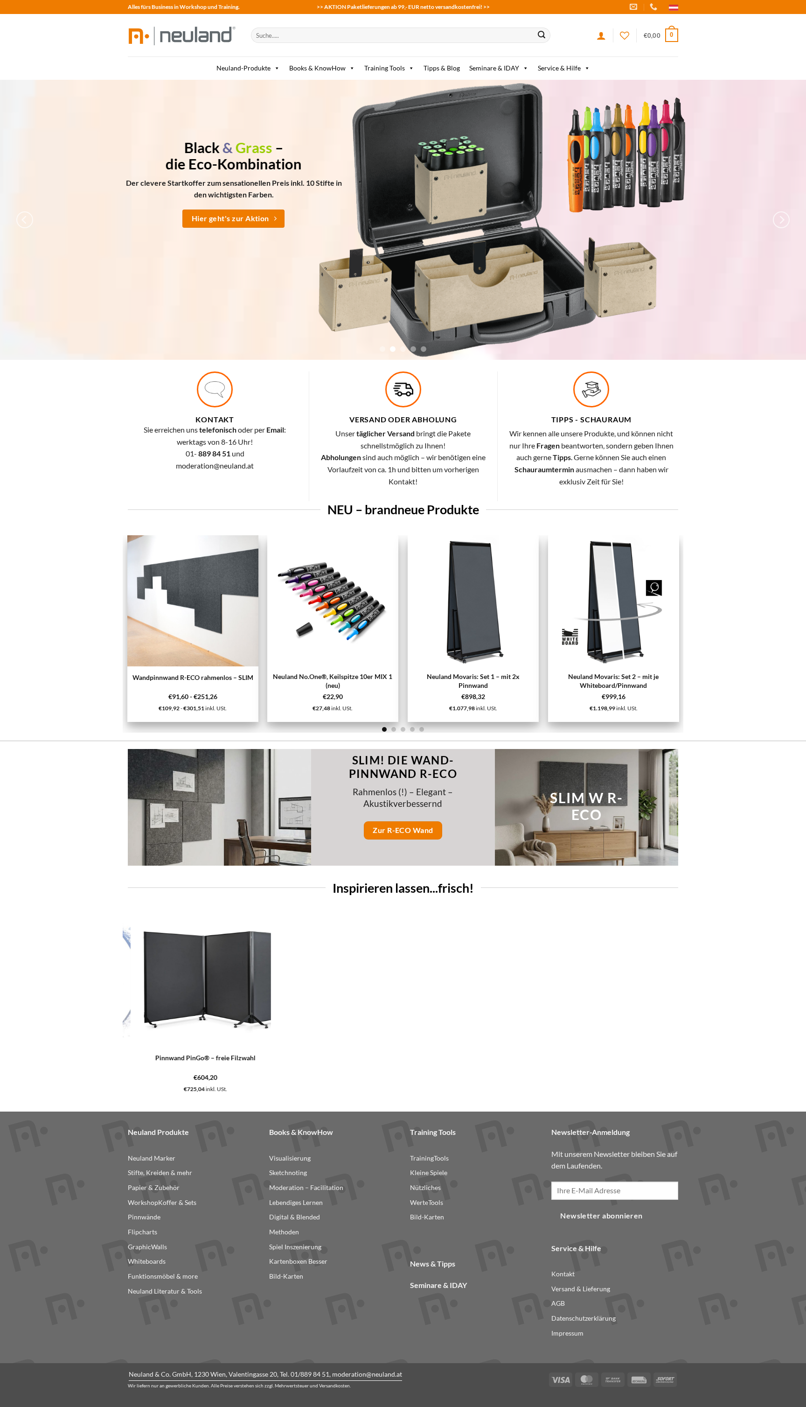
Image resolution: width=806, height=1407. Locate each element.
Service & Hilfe (559, 68)
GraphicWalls (147, 1247)
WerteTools (426, 1202)
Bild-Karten (286, 1276)
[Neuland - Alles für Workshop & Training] (182, 35)
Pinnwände (144, 1217)
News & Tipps (432, 1263)
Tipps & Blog (442, 68)
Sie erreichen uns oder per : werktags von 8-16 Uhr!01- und (215, 441)
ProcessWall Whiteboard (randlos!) (195, 1058)
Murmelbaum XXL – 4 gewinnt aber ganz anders (248, 682)
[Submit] (541, 35)
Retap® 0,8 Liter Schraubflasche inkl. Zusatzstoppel (475, 1061)
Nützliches (425, 1187)
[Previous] (24, 220)
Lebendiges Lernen (296, 1202)
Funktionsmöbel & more (163, 1276)
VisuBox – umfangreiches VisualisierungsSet (669, 680)
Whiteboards (147, 1261)
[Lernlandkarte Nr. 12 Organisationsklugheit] (388, 600)
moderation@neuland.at (215, 465)
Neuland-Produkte (243, 68)
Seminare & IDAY (494, 68)
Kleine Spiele (428, 1172)
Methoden (284, 1232)
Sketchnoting (288, 1172)
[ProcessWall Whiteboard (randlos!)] (195, 979)
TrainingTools (429, 1158)
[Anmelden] (601, 35)
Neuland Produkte (158, 1131)
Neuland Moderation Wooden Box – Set (336, 1058)
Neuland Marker (151, 1158)
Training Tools (384, 68)
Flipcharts (142, 1232)
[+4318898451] (655, 7)
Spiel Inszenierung (295, 1247)
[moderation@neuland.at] (634, 7)
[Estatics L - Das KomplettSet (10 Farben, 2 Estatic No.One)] (529, 600)
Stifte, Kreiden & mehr (160, 1172)
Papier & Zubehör (154, 1187)
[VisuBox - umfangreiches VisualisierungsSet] (669, 600)
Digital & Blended (294, 1217)
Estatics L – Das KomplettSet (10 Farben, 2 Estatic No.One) (529, 680)
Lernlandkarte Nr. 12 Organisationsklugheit (388, 680)
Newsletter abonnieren (601, 1215)
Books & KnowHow (317, 68)
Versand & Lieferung (580, 1289)
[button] (661, 35)
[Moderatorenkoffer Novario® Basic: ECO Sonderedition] (593, 979)
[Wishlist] (624, 35)
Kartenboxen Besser (298, 1261)
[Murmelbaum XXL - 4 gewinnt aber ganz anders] (248, 601)
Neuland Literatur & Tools (165, 1291)
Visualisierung (290, 1158)
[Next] (781, 220)
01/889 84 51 (310, 1374)
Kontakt (563, 1274)
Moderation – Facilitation (306, 1187)
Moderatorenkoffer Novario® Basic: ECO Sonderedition (593, 1061)
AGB (558, 1303)
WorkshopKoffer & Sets (162, 1202)
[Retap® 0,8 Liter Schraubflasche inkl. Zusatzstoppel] (475, 979)
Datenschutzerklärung (583, 1318)
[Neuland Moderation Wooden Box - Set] (335, 979)
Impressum (567, 1333)
